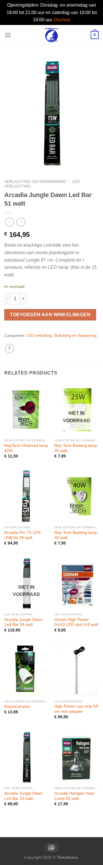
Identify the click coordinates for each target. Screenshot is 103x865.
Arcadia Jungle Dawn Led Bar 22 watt (23, 796)
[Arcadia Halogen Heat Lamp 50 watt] (76, 756)
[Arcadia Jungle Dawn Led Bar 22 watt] (26, 756)
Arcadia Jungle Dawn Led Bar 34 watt (23, 622)
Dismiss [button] (62, 19)
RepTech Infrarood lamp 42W (26, 448)
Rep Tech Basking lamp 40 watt (75, 535)
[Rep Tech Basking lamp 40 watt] (76, 496)
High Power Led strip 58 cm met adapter (76, 709)
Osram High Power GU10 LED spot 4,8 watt (76, 622)
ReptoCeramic (17, 706)
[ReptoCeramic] (26, 670)
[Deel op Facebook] (9, 348)
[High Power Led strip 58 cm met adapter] (76, 670)
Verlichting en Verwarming (35, 181)
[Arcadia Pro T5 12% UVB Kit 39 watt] (26, 496)
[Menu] (7, 35)
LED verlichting (39, 335)
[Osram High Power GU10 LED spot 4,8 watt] (76, 583)
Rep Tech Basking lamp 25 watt (75, 448)
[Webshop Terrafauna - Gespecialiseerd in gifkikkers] (52, 35)
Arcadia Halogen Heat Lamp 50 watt (74, 796)
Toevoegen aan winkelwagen (50, 314)
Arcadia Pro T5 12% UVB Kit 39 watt (22, 535)
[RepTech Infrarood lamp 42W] (26, 409)
